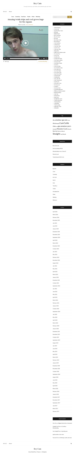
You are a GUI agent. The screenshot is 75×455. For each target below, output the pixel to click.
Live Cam (55, 177)
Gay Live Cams (57, 61)
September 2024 (56, 237)
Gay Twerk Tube (57, 72)
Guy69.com (56, 81)
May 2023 (55, 254)
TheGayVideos (57, 101)
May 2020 (55, 317)
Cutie (66, 123)
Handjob (55, 129)
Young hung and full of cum (58, 157)
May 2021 (55, 294)
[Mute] (44, 58)
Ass (54, 123)
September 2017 (56, 402)
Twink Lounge (57, 104)
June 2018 (55, 380)
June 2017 (55, 405)
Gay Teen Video (57, 70)
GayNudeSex (57, 77)
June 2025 (55, 226)
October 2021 (56, 283)
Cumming (17, 16)
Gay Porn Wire (57, 66)
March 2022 (55, 274)
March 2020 (55, 323)
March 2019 (55, 357)
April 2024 (55, 240)
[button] (26, 43)
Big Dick (54, 168)
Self (56, 131)
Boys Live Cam (56, 145)
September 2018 (56, 374)
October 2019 (56, 337)
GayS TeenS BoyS (58, 80)
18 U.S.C (5, 11)
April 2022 (55, 271)
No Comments (29, 24)
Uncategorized (56, 191)
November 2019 (56, 334)
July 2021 (55, 288)
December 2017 (56, 397)
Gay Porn (56, 64)
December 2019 (56, 331)
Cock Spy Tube (57, 46)
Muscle (69, 129)
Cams (12, 16)
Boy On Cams (57, 37)
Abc (54, 120)
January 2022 (56, 277)
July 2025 (55, 223)
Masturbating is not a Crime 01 (59, 151)
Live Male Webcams (58, 89)
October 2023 (56, 248)
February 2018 (56, 391)
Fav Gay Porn (57, 53)
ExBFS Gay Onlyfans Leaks (59, 52)
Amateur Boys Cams (58, 30)
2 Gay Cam (56, 29)
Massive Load (56, 154)
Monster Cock (62, 129)
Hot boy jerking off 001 (58, 148)
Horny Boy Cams (57, 83)
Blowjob (57, 123)
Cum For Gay (57, 47)
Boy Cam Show (57, 35)
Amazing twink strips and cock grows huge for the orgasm (26, 20)
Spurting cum (64, 431)
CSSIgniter (44, 452)
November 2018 (56, 368)
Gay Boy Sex (57, 57)
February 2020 (56, 325)
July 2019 (55, 345)
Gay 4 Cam (56, 55)
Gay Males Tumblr (58, 63)
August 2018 (55, 377)
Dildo (54, 126)
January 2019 (56, 362)
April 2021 (55, 297)
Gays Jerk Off (57, 78)
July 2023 (55, 251)
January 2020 (56, 328)
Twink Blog (56, 103)
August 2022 (55, 263)
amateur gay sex (61, 120)
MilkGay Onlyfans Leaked (59, 91)
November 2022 (56, 260)
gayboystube (55, 434)
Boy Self (56, 38)
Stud (54, 183)
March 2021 (55, 300)
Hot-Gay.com (57, 84)
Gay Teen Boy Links (58, 67)
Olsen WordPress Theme (34, 452)
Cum (61, 123)
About (10, 11)
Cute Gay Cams (57, 49)
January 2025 (56, 228)
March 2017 (55, 408)
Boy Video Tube (57, 40)
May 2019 (55, 351)
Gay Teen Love (57, 69)
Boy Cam (37, 3)
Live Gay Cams (57, 88)
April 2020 (55, 320)
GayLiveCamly (57, 75)
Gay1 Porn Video (58, 74)
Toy (61, 134)
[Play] (5, 58)
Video (33, 16)
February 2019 (56, 360)
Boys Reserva (57, 41)
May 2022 (55, 268)
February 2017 (56, 411)
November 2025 (56, 220)
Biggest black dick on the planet (65, 423)
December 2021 (56, 280)
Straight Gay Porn (56, 426)
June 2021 (55, 291)
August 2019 (55, 343)
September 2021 (56, 285)
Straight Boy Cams (58, 98)
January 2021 (56, 305)
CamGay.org (57, 44)
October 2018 (56, 371)
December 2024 (56, 231)
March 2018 (55, 388)
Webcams (55, 200)
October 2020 (56, 308)
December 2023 (56, 246)
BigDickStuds (57, 33)
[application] (25, 43)
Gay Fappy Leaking (58, 60)
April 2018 (55, 385)
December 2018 (56, 365)
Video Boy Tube (57, 106)
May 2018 (55, 382)
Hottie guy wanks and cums (66, 437)
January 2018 (56, 394)
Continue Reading (42, 61)
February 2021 (56, 303)
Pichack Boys (57, 95)
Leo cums (62, 434)
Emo (56, 126)
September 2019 (56, 340)
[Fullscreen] (46, 58)
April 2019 (55, 354)
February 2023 (56, 257)
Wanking (38, 16)
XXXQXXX (56, 108)
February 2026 (56, 217)
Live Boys (56, 86)
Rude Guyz (56, 97)
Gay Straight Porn (56, 431)
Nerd (54, 131)
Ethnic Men (56, 50)
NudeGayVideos (57, 92)
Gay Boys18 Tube (58, 58)
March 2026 (55, 214)
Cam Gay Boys (57, 43)
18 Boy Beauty (57, 27)
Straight (56, 134)
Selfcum (59, 131)
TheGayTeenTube (58, 100)
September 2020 (56, 311)
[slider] (24, 58)
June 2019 (55, 348)
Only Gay (56, 94)
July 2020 (55, 314)
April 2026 (55, 211)
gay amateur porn (64, 126)
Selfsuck (63, 131)
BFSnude (56, 32)
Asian (69, 120)
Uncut (64, 134)
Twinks (28, 16)
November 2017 (56, 400)
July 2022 (55, 265)
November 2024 (56, 234)
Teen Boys (23, 16)
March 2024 (55, 243)
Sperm (54, 180)
